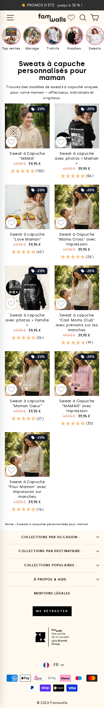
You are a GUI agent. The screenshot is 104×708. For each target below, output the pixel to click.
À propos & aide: (51, 579)
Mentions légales (52, 593)
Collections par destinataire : (50, 551)
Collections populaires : (50, 565)
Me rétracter (52, 611)
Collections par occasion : (50, 537)
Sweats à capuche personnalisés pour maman (52, 524)
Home (9, 524)
